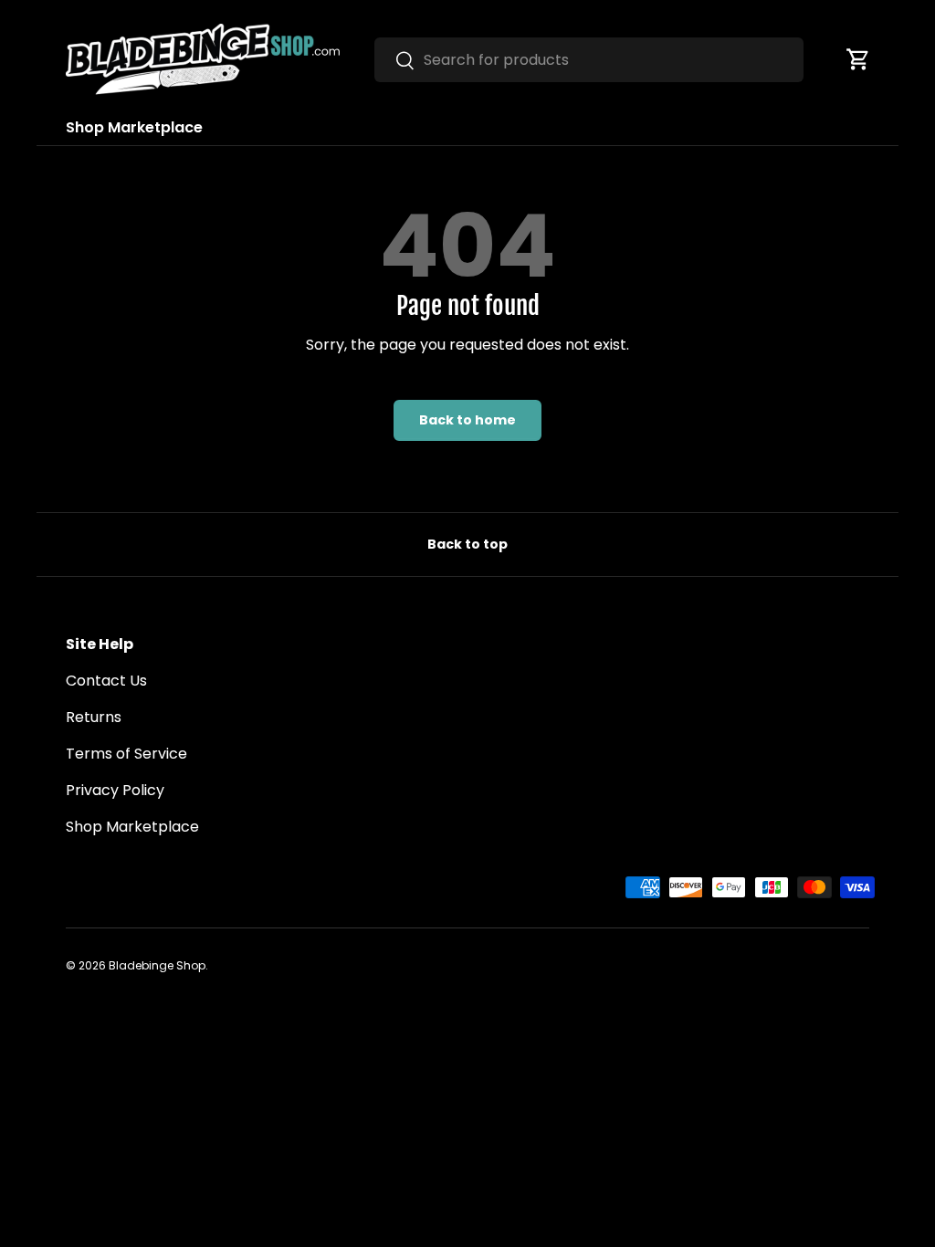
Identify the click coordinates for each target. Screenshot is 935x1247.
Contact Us (106, 680)
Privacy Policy (115, 790)
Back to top (467, 544)
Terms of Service (126, 753)
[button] (858, 59)
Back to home (467, 420)
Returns (93, 717)
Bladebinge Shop (157, 965)
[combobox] (589, 59)
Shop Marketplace (134, 127)
